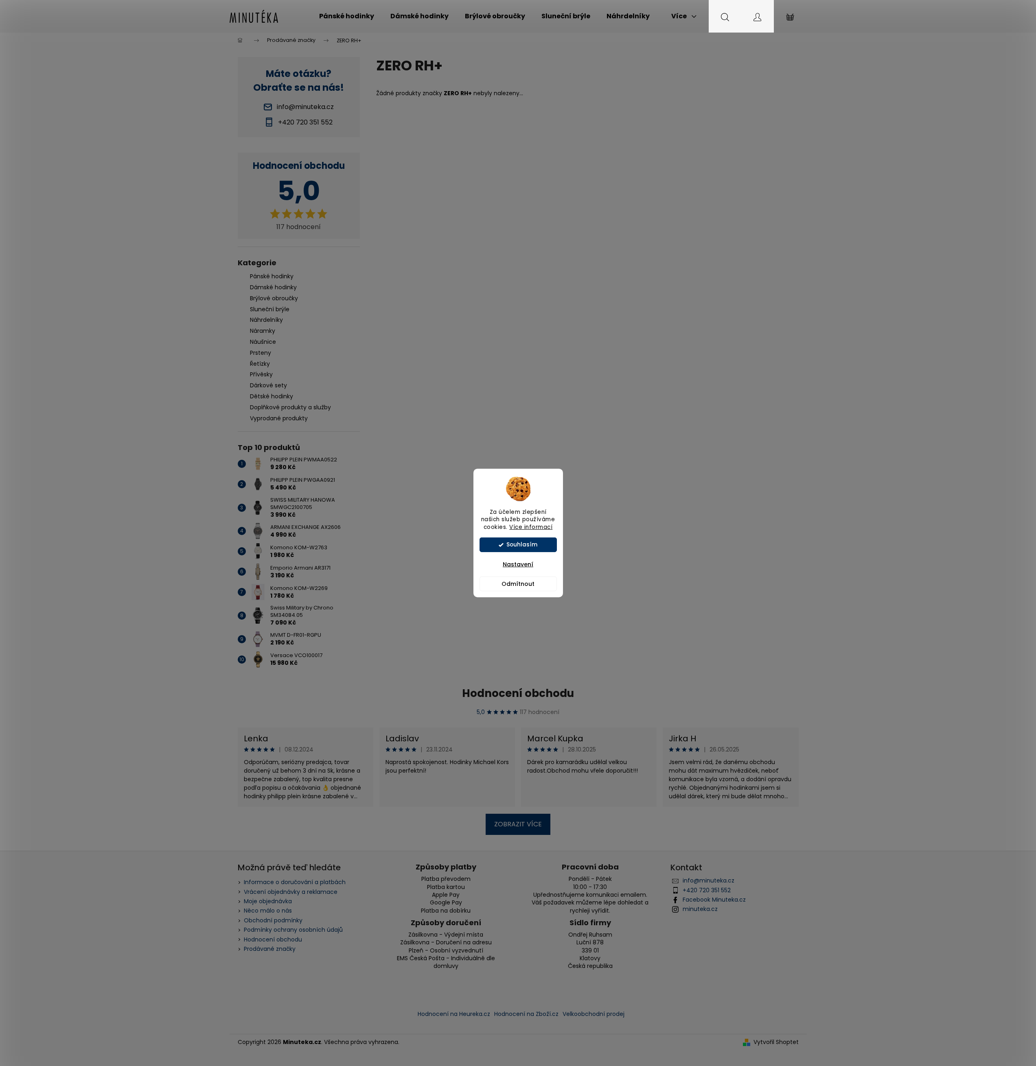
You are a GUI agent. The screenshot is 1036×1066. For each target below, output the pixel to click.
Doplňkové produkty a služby (290, 407)
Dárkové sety (268, 385)
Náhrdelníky (266, 320)
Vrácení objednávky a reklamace (290, 892)
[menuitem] (346, 16)
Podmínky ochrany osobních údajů (293, 930)
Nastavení (518, 564)
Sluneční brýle (269, 309)
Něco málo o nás (268, 911)
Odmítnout (518, 584)
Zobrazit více (518, 824)
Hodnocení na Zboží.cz (526, 1014)
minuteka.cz (700, 909)
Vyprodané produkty (279, 418)
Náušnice (263, 342)
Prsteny (260, 353)
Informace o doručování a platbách (295, 882)
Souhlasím (521, 544)
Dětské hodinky (271, 396)
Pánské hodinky (271, 276)
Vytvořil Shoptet (776, 1042)
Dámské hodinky (273, 287)
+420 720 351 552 (707, 890)
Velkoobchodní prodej (593, 1014)
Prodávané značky (270, 949)
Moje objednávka (268, 901)
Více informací (530, 527)
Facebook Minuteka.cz (714, 900)
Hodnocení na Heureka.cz (454, 1014)
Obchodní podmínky (273, 920)
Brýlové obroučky (274, 298)
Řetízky (260, 364)
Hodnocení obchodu (518, 693)
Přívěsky (261, 374)
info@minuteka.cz (708, 880)
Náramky (262, 331)
